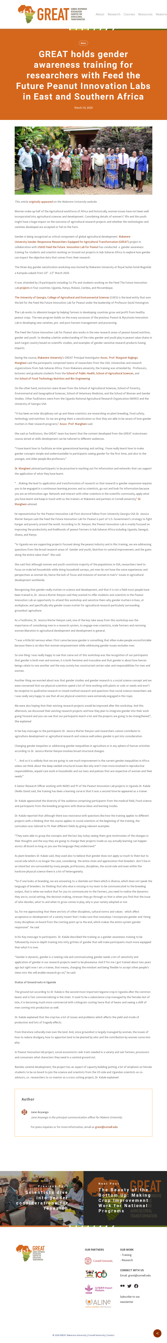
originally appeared (41, 201)
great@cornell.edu (106, 1127)
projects (25, 288)
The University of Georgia (30, 297)
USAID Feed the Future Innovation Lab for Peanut (68, 247)
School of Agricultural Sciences (114, 373)
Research (127, 1260)
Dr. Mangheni (22, 468)
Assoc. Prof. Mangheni (73, 424)
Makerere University (50, 357)
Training (127, 1255)
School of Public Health (80, 373)
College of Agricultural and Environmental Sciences (78, 297)
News (83, 43)
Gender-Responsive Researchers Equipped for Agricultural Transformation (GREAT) (78, 242)
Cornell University (96, 1335)
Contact (110, 1335)
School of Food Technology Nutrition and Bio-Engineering (54, 378)
